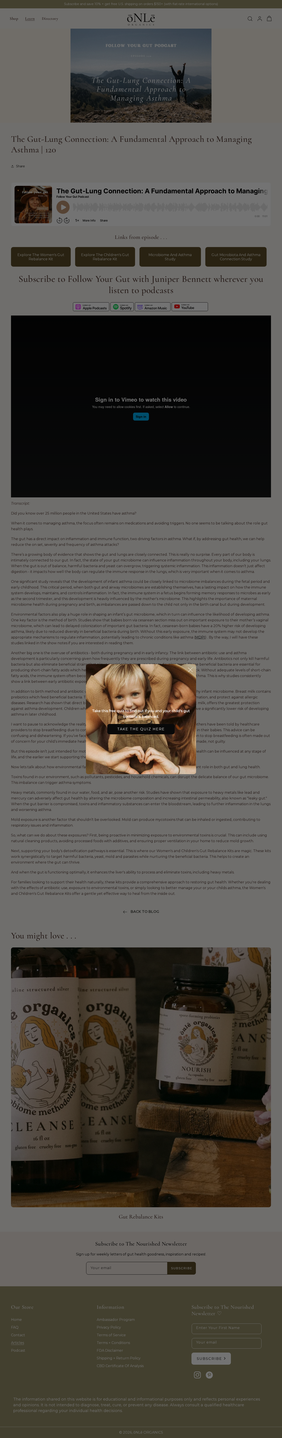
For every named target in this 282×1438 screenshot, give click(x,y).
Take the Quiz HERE (141, 729)
